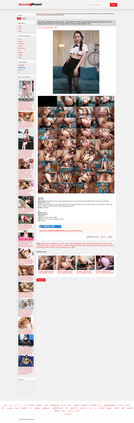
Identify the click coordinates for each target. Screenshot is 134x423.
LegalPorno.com (57, 408)
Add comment (41, 280)
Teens (55, 27)
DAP (100, 405)
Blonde (69, 405)
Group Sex (46, 27)
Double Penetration (95, 243)
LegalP (72, 247)
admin (104, 237)
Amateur (52, 245)
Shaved (39, 247)
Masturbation (21, 48)
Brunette (46, 247)
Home (19, 26)
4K (59, 243)
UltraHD (54, 243)
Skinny (79, 245)
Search (113, 4)
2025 (62, 243)
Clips (39, 27)
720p (25, 405)
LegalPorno (46, 408)
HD (31, 408)
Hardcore (59, 245)
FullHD (2, 408)
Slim (84, 245)
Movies (20, 31)
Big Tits (89, 245)
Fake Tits (127, 405)
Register (24, 18)
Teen (67, 243)
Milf (19, 50)
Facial (66, 245)
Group (84, 243)
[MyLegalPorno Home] (29, 5)
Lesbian (20, 46)
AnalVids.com (64, 247)
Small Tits (130, 408)
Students (72, 245)
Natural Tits (54, 247)
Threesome (70, 411)
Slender (110, 245)
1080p (5, 405)
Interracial (37, 408)
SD (96, 408)
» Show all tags (67, 414)
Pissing (52, 27)
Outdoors (20, 52)
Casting (20, 41)
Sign (19, 18)
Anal (42, 27)
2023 (10, 405)
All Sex (45, 245)
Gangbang (77, 243)
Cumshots (103, 245)
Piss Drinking (83, 408)
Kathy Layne (45, 243)
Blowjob (95, 245)
